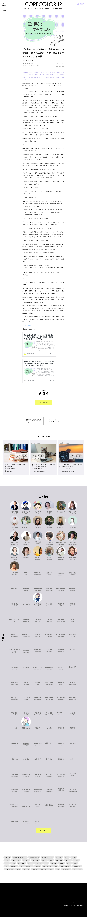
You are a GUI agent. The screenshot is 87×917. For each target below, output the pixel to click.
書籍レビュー (28, 866)
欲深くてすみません (47, 866)
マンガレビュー (22, 863)
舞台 (58, 869)
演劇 (56, 866)
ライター (25, 65)
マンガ (13, 863)
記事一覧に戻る (43, 403)
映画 (6, 866)
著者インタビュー (66, 869)
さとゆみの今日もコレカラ (48, 857)
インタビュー (26, 860)
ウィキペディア (36, 860)
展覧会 (75, 863)
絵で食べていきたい (9, 869)
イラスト (7, 860)
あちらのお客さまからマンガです (20, 857)
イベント (74, 857)
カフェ (51, 860)
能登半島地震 (43, 869)
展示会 (69, 863)
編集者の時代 (26, 869)
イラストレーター (16, 860)
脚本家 (51, 869)
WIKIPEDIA (8, 857)
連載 (38, 65)
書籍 (21, 866)
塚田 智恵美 (30, 63)
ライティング (32, 65)
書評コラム (37, 866)
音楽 (80, 869)
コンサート (68, 860)
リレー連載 (54, 863)
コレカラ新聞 (59, 860)
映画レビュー (13, 866)
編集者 (18, 869)
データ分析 (76, 860)
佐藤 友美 (13, 468)
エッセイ (44, 860)
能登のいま (35, 869)
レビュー (62, 863)
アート (67, 857)
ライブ (46, 863)
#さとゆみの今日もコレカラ (13, 471)
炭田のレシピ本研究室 (65, 866)
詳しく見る (43, 831)
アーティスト (59, 857)
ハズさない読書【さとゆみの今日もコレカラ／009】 (17, 465)
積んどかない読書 (77, 866)
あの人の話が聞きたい (34, 857)
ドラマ (7, 863)
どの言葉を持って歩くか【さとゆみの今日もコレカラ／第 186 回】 (72, 465)
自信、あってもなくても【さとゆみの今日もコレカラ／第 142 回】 (44, 465)
